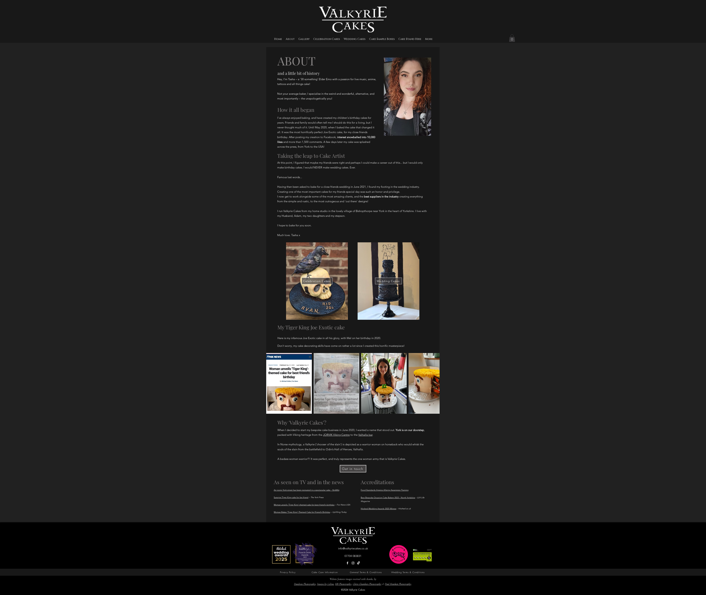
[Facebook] (347, 563)
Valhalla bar (365, 435)
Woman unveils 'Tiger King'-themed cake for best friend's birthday (304, 504)
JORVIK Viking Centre (336, 435)
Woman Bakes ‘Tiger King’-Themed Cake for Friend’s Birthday (302, 512)
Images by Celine (325, 584)
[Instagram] (353, 563)
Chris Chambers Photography (367, 584)
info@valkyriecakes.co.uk (353, 548)
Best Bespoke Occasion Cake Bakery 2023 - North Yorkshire (388, 497)
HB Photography (343, 584)
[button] (512, 38)
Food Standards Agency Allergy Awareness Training (385, 490)
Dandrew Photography (305, 584)
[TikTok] (358, 563)
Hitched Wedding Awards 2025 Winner (378, 508)
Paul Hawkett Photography (398, 584)
